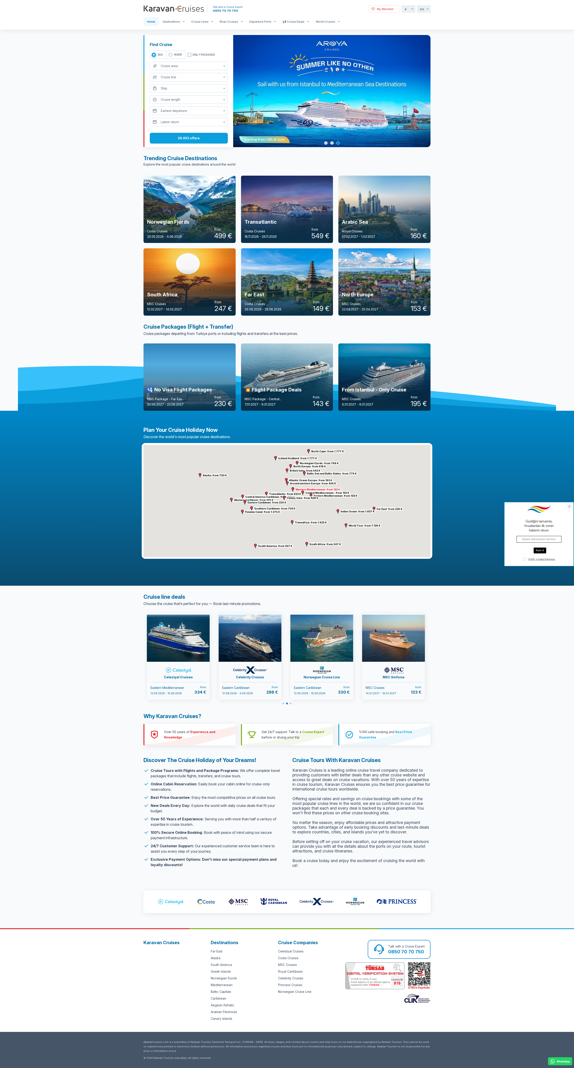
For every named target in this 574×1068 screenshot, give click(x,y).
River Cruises (229, 21)
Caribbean (218, 998)
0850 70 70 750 (225, 10)
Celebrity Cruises (290, 978)
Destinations (171, 21)
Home (151, 21)
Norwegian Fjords (224, 978)
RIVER (178, 54)
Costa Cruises (288, 958)
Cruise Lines (200, 21)
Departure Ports (260, 21)
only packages (203, 54)
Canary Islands (221, 1018)
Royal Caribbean (290, 971)
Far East (216, 951)
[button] (292, 489)
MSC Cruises (287, 965)
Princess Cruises (290, 985)
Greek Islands (221, 971)
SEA (160, 54)
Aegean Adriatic (222, 1005)
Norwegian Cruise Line (294, 992)
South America (221, 965)
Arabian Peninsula (224, 1012)
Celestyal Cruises (291, 951)
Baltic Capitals (221, 992)
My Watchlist (385, 9)
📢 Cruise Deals (293, 21)
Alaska (215, 958)
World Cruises (325, 21)
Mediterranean (222, 985)
